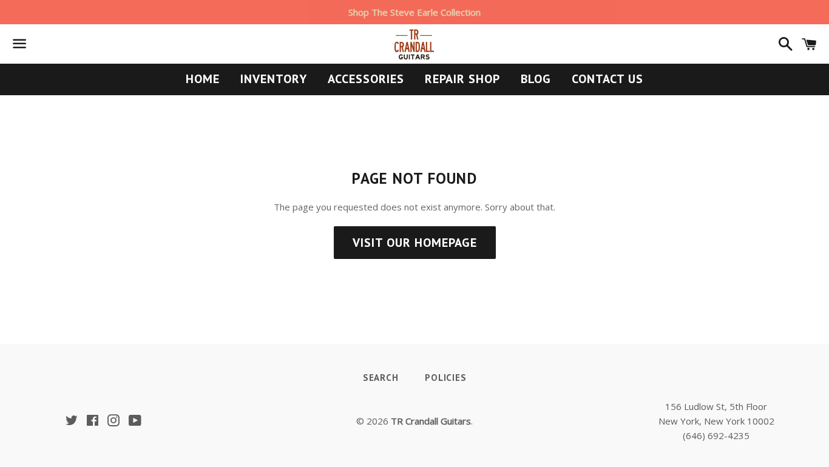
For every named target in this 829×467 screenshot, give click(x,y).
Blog (536, 79)
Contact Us (607, 79)
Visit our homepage (415, 242)
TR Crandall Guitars (431, 421)
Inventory (273, 79)
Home (203, 79)
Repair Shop (462, 79)
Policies (445, 377)
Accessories (366, 79)
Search (381, 377)
